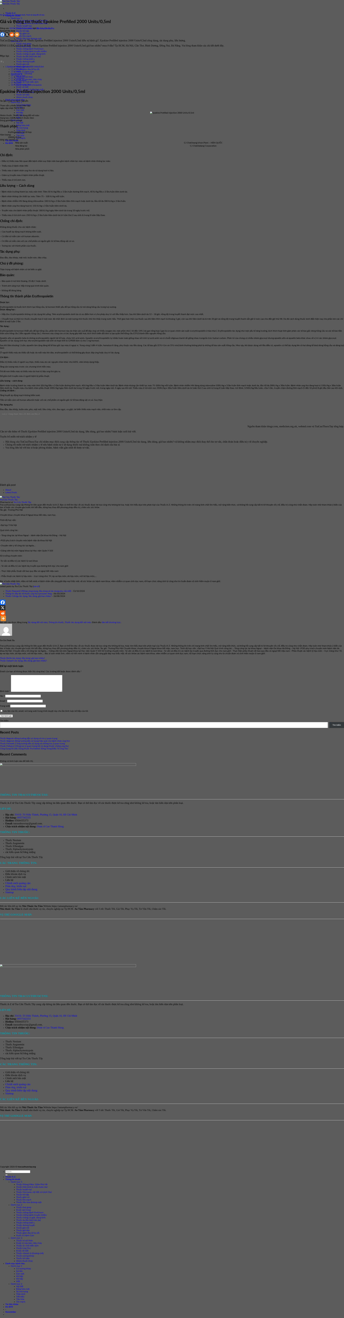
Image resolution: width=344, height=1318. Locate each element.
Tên (2, 696)
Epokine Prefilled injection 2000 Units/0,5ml (25, 67)
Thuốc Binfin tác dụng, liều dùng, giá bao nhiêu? (22, 658)
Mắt (18, 1281)
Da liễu (19, 1271)
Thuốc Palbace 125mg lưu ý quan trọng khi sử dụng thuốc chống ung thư (34, 746)
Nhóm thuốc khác (24, 97)
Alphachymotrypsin (23, 849)
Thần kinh (20, 130)
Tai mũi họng (22, 128)
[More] (17, 34)
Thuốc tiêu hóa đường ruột (29, 39)
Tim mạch (20, 1302)
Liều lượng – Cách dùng (23, 74)
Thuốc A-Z (10, 13)
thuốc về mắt (22, 87)
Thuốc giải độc (23, 1230)
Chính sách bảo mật (15, 877)
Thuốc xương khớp (25, 1256)
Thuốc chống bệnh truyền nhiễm (31, 51)
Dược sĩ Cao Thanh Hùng (50, 826)
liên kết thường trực (111, 622)
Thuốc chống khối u (25, 59)
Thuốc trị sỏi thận (24, 1240)
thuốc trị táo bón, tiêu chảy (29, 79)
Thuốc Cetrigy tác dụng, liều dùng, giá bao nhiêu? (28, 596)
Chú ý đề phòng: (20, 80)
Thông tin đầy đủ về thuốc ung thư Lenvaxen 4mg (28, 594)
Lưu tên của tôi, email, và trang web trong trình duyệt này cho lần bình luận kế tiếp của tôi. (45, 711)
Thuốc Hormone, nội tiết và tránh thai (34, 1192)
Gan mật (20, 110)
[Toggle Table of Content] (2, 62)
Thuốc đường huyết (25, 62)
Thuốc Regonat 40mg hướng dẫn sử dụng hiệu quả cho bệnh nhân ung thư (35, 741)
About (8, 490)
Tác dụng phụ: (19, 78)
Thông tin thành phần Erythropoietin (28, 85)
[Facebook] (2, 34)
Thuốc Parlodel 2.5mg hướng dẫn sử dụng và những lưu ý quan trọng (32, 743)
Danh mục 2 (16, 1205)
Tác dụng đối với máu (7, 15)
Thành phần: (18, 69)
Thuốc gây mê (22, 64)
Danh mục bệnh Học (15, 1263)
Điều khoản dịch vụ (15, 874)
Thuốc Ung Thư (23, 1248)
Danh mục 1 (16, 18)
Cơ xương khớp (23, 1269)
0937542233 (24, 817)
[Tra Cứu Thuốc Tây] (10, 497)
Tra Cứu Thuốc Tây (45, 28)
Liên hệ (9, 880)
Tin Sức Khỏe (11, 1304)
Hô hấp (19, 113)
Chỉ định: (17, 71)
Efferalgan (18, 846)
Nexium (17, 840)
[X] (7, 34)
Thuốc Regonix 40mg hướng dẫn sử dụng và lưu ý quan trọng (28, 738)
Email (3, 701)
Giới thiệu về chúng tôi (17, 871)
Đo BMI (9, 143)
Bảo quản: (17, 83)
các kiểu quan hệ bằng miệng (20, 852)
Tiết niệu (20, 1297)
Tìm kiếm (4, 721)
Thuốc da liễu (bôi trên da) (28, 56)
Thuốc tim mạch (23, 36)
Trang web (5, 706)
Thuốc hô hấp (22, 31)
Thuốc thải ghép (23, 44)
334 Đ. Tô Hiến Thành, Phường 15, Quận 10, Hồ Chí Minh (46, 814)
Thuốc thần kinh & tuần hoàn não (32, 1187)
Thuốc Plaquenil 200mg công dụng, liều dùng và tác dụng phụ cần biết (38, 591)
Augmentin (18, 843)
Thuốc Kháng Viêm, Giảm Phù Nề (31, 1184)
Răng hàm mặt (23, 125)
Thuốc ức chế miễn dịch (27, 82)
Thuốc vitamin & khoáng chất (30, 1253)
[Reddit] (11, 34)
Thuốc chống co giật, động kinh (31, 54)
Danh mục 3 (16, 1238)
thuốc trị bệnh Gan (25, 72)
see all (36, 586)
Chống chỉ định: (20, 76)
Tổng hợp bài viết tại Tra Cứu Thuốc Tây (21, 857)
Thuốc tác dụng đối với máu (35, 15)
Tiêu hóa (20, 135)
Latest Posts (11, 492)
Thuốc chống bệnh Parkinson (30, 49)
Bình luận (5, 691)
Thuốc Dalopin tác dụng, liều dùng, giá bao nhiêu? (23, 661)
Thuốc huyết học (24, 26)
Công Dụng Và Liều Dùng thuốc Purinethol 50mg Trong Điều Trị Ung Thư (34, 749)
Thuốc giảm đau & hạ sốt (27, 69)
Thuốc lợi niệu (23, 95)
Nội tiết (19, 123)
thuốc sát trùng (23, 1210)
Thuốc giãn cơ (22, 33)
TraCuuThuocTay (324, 426)
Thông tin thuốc (20, 15)
